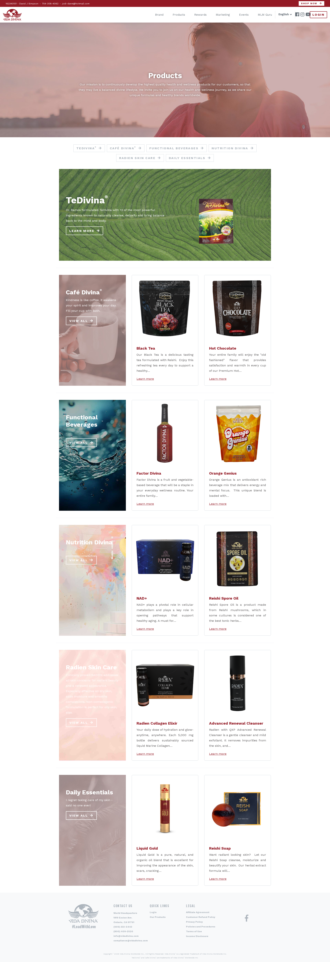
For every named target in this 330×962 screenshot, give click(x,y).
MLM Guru (265, 14)
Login (318, 14)
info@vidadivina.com (126, 936)
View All (78, 321)
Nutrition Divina (230, 148)
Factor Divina (149, 473)
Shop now (309, 3)
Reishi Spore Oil (223, 598)
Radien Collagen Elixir (157, 723)
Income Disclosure (197, 936)
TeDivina (86, 148)
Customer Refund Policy (200, 917)
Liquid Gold (147, 848)
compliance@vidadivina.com (130, 940)
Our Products (158, 917)
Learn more (81, 230)
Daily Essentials (187, 158)
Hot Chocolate (222, 348)
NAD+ (142, 598)
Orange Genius (223, 473)
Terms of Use (194, 931)
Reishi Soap (220, 848)
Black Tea (146, 348)
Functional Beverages (173, 148)
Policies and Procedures (200, 926)
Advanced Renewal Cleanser (236, 723)
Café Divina (123, 148)
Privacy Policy (194, 922)
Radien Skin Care (137, 158)
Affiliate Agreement (197, 912)
